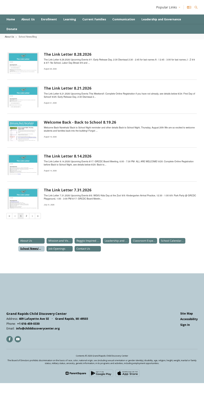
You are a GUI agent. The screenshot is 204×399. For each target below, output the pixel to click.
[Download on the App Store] (127, 373)
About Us (9, 36)
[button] (168, 7)
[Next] (32, 216)
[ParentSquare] (76, 373)
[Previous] (15, 216)
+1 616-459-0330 (28, 324)
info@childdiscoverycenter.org (38, 328)
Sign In (185, 325)
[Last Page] (38, 216)
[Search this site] (196, 7)
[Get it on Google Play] (101, 373)
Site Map (186, 313)
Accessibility (189, 319)
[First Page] (9, 216)
